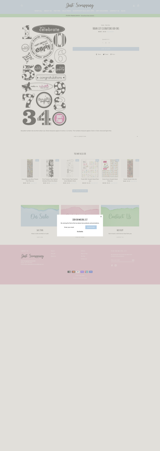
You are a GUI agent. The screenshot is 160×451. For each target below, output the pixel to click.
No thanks (80, 231)
